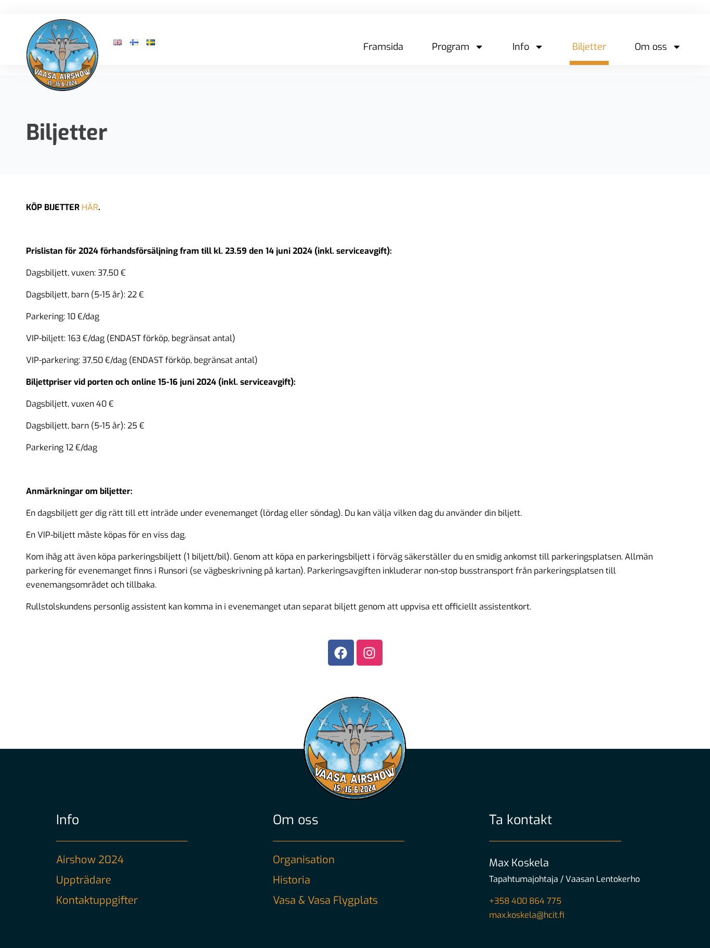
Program (450, 47)
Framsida (383, 47)
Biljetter (589, 47)
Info (520, 47)
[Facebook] (341, 653)
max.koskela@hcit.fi (526, 915)
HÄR (90, 207)
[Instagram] (370, 653)
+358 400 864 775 (525, 900)
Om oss (651, 47)
